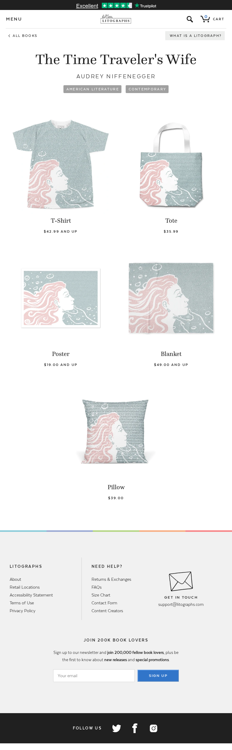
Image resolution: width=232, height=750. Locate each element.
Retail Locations (25, 587)
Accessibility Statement (31, 595)
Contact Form (104, 602)
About (15, 579)
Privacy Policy (22, 610)
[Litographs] (116, 19)
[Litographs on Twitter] (116, 728)
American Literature (92, 89)
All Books (25, 36)
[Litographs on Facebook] (135, 728)
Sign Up (158, 676)
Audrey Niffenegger (116, 76)
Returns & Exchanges (111, 579)
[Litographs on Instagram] (153, 728)
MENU (14, 19)
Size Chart (101, 595)
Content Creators (107, 610)
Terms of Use (22, 602)
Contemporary (147, 89)
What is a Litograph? (196, 36)
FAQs (97, 587)
